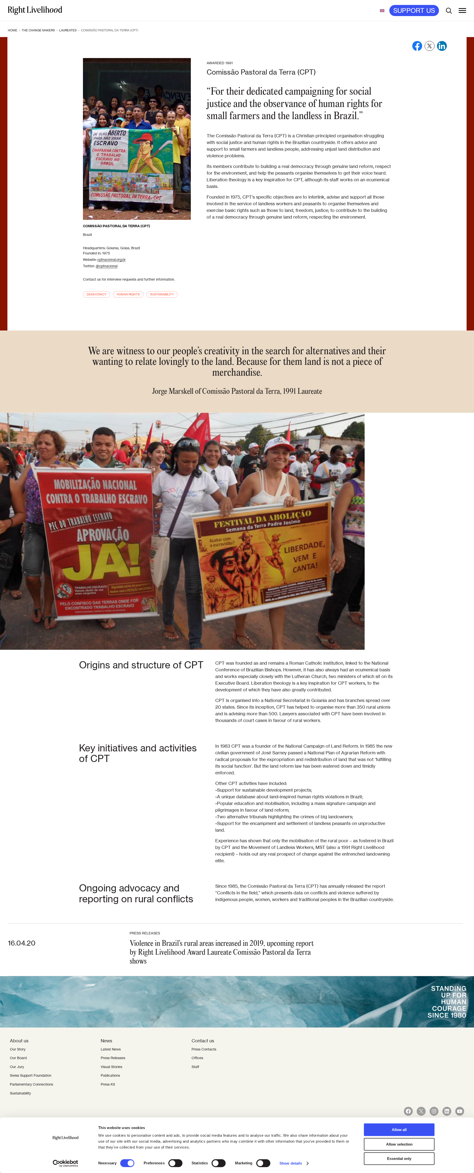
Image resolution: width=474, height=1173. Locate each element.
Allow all (399, 1130)
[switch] (175, 1163)
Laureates (68, 30)
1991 (229, 63)
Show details (290, 1163)
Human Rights (128, 294)
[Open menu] (462, 10)
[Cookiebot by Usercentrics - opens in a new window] (65, 1163)
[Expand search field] (449, 11)
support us (414, 11)
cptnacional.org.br (111, 259)
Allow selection (399, 1144)
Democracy (96, 294)
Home (12, 30)
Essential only (399, 1158)
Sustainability (162, 294)
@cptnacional (107, 266)
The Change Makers (38, 30)
